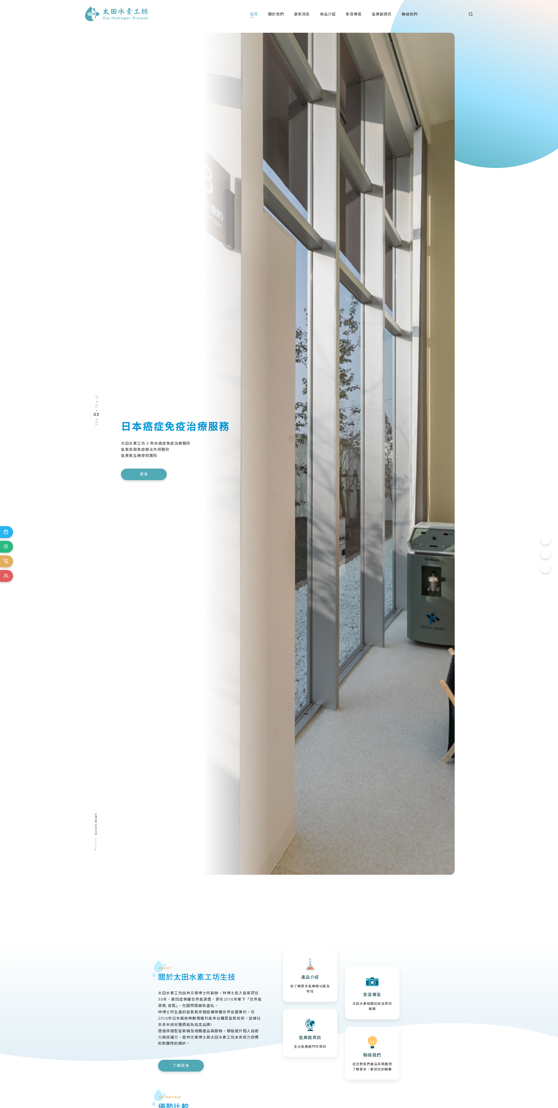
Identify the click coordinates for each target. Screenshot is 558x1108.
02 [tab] (96, 405)
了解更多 (180, 1065)
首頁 (254, 14)
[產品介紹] (310, 975)
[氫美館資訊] (310, 1033)
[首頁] (116, 13)
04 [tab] (96, 423)
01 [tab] (96, 397)
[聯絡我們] (372, 1053)
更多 (177, 471)
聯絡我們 (409, 14)
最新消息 (302, 14)
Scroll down (95, 824)
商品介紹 (328, 14)
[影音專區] (372, 992)
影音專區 (354, 14)
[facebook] (545, 540)
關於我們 (276, 14)
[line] (545, 568)
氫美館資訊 (381, 14)
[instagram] (545, 554)
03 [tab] (96, 414)
